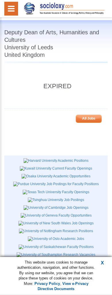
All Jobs (88, 119)
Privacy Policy (47, 283)
